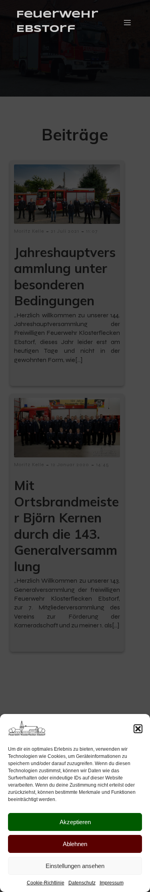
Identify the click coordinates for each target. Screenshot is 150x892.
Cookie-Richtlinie (45, 883)
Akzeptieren (75, 822)
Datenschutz (82, 883)
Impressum (112, 883)
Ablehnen (75, 844)
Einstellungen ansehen (75, 865)
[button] (138, 729)
